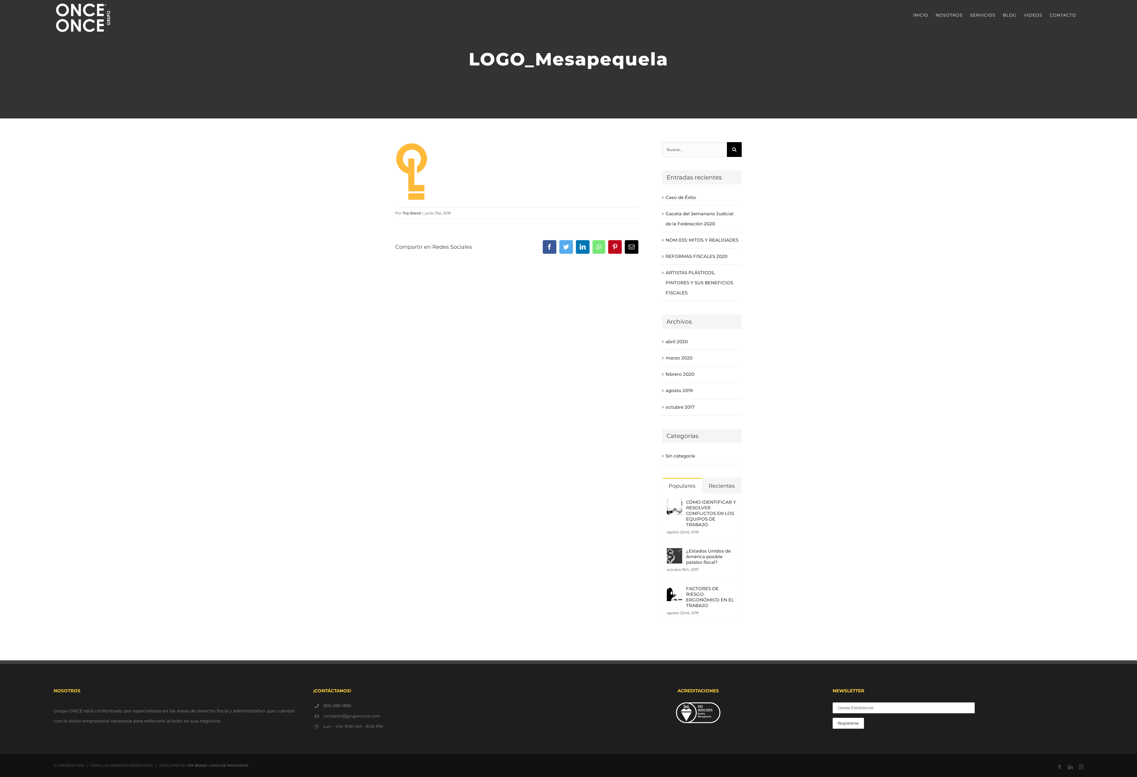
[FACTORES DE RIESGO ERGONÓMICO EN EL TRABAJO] (674, 590)
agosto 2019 (679, 390)
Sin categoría (680, 456)
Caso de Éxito (681, 197)
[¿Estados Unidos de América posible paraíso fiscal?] (674, 553)
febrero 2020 (680, 374)
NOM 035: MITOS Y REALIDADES (702, 240)
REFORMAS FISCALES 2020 (697, 256)
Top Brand (412, 213)
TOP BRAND (197, 765)
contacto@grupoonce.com (351, 716)
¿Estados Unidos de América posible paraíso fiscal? (708, 556)
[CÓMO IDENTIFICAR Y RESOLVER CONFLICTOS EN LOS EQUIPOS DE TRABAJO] (674, 504)
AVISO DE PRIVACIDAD (229, 765)
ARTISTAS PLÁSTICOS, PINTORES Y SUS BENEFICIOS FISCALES (699, 283)
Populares (682, 486)
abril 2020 (677, 341)
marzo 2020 (679, 358)
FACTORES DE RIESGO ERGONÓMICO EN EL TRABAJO (710, 597)
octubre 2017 (680, 407)
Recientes (722, 486)
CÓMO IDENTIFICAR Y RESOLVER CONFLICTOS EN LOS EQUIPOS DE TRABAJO (711, 513)
